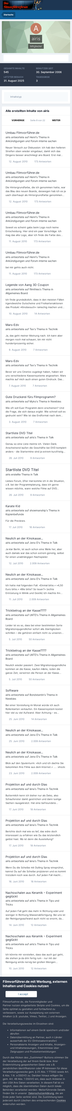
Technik (53, 329)
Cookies (61, 1100)
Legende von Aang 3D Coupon (27, 285)
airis (8, 137)
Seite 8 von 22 (38, 120)
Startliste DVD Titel (19, 433)
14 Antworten (42, 313)
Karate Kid (13, 506)
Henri (33, 137)
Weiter (56, 120)
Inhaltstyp (15, 96)
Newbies (56, 401)
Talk (51, 437)
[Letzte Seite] (65, 120)
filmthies (35, 289)
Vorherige (18, 120)
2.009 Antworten (39, 563)
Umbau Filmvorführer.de (22, 132)
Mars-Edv (12, 325)
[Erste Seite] (7, 120)
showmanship (38, 510)
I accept (22, 994)
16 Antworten (37, 527)
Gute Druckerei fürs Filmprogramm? (31, 397)
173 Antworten (42, 161)
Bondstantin (37, 694)
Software (12, 690)
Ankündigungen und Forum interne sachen (31, 141)
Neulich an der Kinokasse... (24, 538)
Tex (32, 329)
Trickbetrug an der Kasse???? (26, 610)
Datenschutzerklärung (41, 1093)
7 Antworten (40, 349)
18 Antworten (38, 809)
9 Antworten (37, 458)
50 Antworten (36, 639)
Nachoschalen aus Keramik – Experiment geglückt (34, 894)
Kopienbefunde (15, 514)
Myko (33, 401)
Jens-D (34, 542)
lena (32, 788)
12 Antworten (38, 924)
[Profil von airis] (36, 58)
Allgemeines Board (17, 293)
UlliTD (33, 615)
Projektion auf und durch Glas (26, 784)
